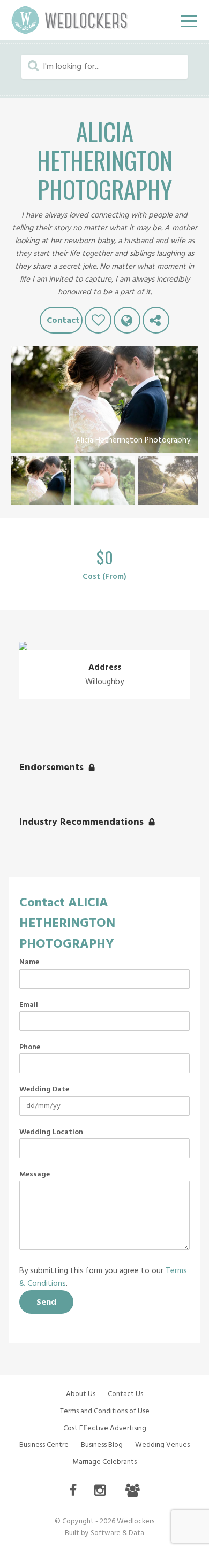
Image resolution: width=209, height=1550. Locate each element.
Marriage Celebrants (104, 1462)
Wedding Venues (162, 1445)
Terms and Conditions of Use (105, 1411)
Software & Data (117, 1533)
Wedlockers (70, 20)
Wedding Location (51, 1132)
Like (98, 320)
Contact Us (125, 1394)
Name (29, 962)
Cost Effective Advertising (104, 1428)
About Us (80, 1394)
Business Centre (44, 1445)
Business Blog (102, 1445)
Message (34, 1175)
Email (28, 1005)
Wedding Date (44, 1090)
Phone (29, 1047)
